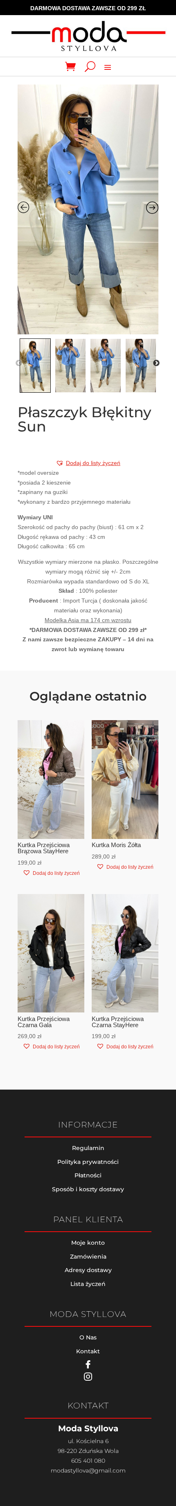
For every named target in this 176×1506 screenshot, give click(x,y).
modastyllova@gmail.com (88, 1470)
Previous (19, 363)
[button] (88, 463)
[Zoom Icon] (88, 209)
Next (156, 363)
